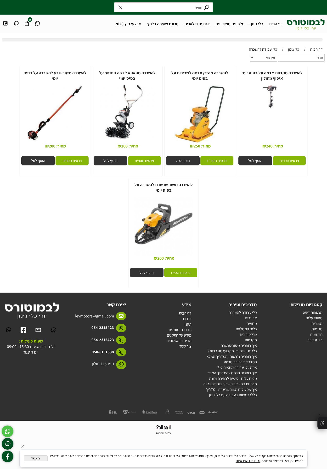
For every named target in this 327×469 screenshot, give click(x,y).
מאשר (35, 458)
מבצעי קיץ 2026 (128, 24)
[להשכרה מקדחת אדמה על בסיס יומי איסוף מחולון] (272, 108)
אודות (187, 318)
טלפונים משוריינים (229, 24)
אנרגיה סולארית (197, 24)
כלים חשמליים (246, 329)
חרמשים (316, 334)
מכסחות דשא (312, 312)
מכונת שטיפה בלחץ (163, 24)
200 (124, 146)
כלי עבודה (314, 340)
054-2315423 (102, 327)
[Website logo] (306, 23)
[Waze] (16, 21)
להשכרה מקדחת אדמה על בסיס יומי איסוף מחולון (272, 75)
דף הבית (276, 24)
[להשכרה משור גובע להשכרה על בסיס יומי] (55, 143)
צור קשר (185, 346)
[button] (255, 160)
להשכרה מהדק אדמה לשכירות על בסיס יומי (199, 75)
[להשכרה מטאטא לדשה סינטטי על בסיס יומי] (127, 143)
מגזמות (316, 329)
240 (269, 146)
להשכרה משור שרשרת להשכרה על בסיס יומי (164, 187)
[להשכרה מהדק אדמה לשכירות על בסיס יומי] (199, 143)
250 (197, 146)
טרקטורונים (248, 334)
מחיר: (277, 146)
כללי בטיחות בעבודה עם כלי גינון (233, 395)
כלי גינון (257, 24)
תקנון (188, 324)
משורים (316, 323)
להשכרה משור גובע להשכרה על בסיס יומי (54, 75)
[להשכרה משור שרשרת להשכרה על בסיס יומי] (163, 255)
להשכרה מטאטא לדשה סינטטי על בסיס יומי (127, 75)
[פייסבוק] (5, 21)
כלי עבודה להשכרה (243, 312)
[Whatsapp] (37, 21)
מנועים (252, 323)
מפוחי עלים (314, 318)
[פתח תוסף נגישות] (322, 423)
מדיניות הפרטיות (248, 460)
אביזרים (251, 318)
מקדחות (251, 340)
